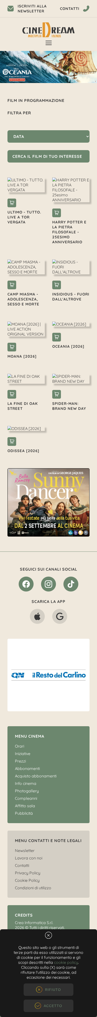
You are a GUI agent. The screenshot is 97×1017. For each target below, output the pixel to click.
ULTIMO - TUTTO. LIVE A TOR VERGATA (24, 217)
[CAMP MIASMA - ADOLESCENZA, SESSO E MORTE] (11, 286)
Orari (19, 746)
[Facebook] (26, 585)
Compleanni (26, 798)
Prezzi (20, 761)
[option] (52, 502)
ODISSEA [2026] (23, 450)
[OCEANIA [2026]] (56, 338)
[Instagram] (48, 585)
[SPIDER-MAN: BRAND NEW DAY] (56, 395)
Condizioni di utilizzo (33, 887)
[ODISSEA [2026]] (11, 442)
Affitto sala (25, 805)
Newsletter (25, 850)
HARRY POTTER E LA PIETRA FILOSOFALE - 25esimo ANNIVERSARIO (69, 232)
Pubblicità (24, 813)
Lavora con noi (28, 857)
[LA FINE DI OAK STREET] (11, 395)
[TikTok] (70, 585)
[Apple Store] (37, 617)
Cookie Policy (27, 880)
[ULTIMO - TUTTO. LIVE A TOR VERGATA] (11, 204)
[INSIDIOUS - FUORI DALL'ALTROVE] (56, 286)
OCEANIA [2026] (68, 346)
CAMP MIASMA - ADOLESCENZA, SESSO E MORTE (23, 299)
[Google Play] (59, 617)
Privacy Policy (27, 872)
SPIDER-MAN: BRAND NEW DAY (69, 406)
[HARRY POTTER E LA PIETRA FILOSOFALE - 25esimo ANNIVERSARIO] (56, 213)
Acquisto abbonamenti (35, 775)
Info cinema (25, 783)
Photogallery (27, 790)
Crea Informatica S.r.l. (34, 922)
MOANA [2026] (22, 356)
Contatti (22, 865)
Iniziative (22, 753)
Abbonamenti (27, 768)
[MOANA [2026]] (11, 348)
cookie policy (66, 962)
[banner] (52, 502)
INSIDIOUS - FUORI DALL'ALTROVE (70, 296)
